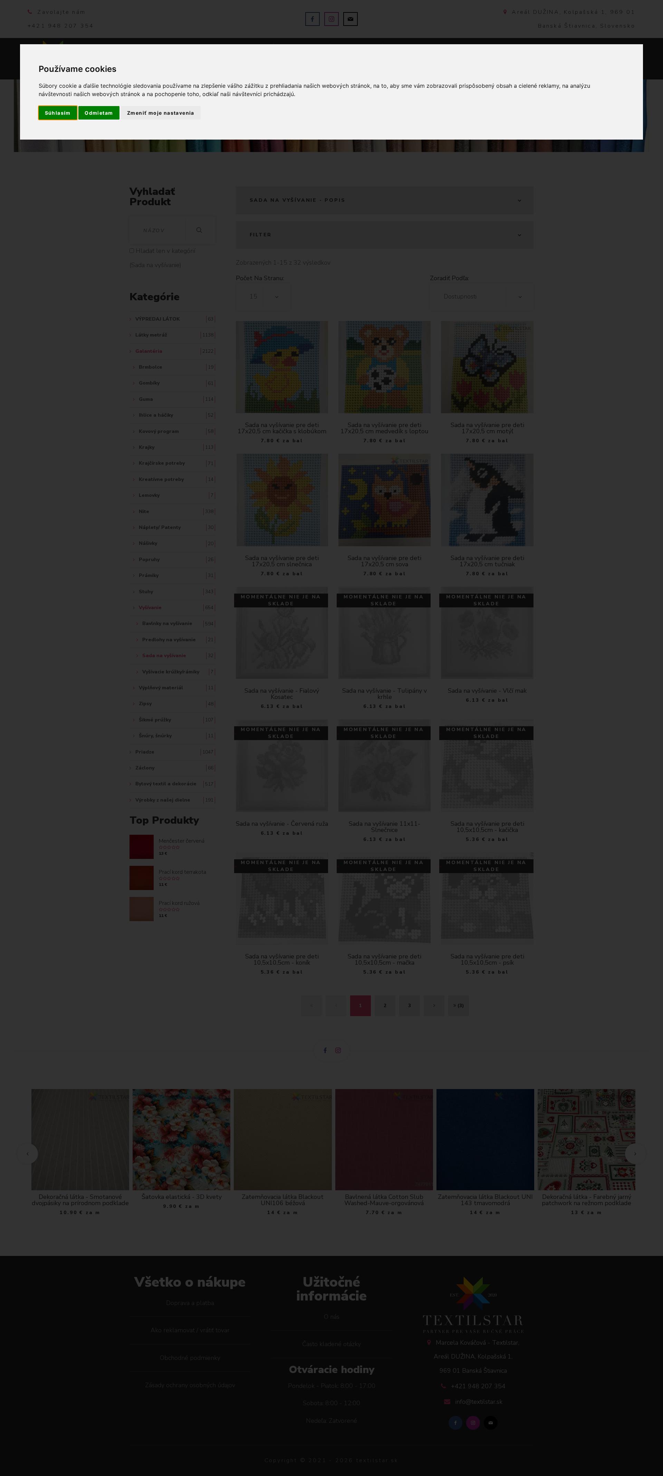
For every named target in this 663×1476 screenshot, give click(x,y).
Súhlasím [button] (58, 113)
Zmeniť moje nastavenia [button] (160, 113)
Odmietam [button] (99, 113)
